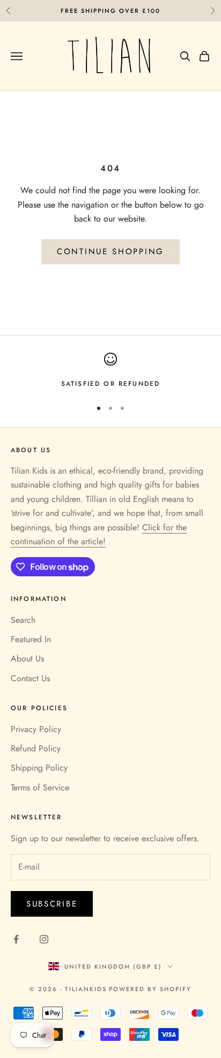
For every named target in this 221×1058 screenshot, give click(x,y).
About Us (27, 658)
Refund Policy (36, 748)
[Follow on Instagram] (44, 939)
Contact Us (30, 678)
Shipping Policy (39, 768)
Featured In (31, 639)
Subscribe (51, 904)
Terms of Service (40, 787)
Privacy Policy (36, 729)
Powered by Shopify (150, 989)
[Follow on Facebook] (16, 939)
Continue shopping (110, 251)
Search (23, 620)
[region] (110, 371)
